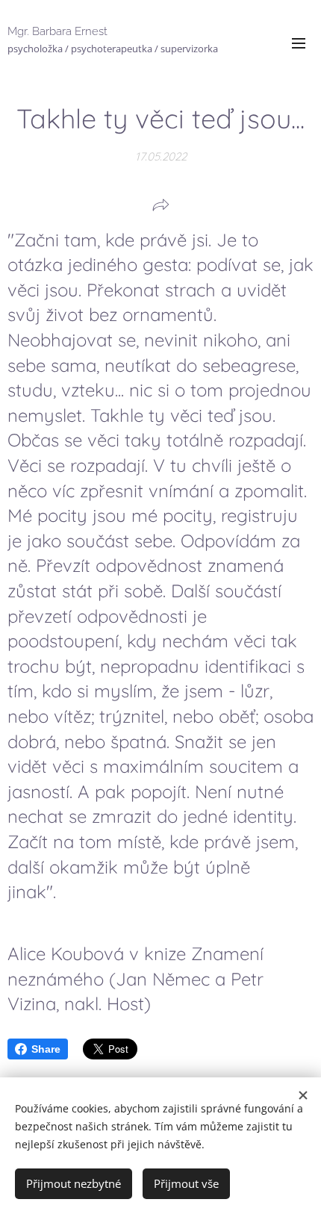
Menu (299, 42)
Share (45, 1049)
